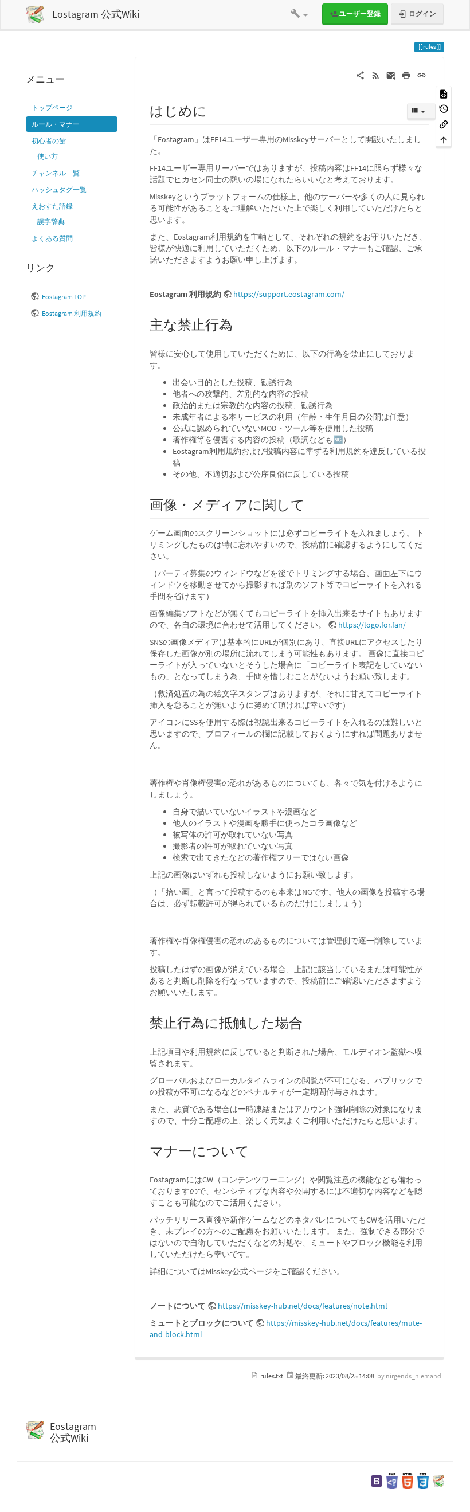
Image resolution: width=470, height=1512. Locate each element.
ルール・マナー (56, 124)
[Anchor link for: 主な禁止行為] (239, 323)
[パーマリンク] (421, 74)
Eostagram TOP (64, 296)
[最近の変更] (376, 74)
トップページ (52, 107)
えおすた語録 (52, 206)
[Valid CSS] (423, 1480)
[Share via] (360, 74)
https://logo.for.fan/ (372, 625)
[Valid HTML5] (407, 1480)
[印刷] (406, 74)
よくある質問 (52, 238)
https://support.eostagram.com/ (288, 294)
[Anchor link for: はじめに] (214, 110)
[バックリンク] (443, 123)
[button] (299, 14)
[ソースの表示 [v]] (443, 93)
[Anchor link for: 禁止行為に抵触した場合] (309, 1021)
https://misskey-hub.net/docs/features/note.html (302, 1306)
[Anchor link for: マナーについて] (256, 1150)
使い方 (47, 156)
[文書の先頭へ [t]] (443, 139)
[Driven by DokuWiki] (438, 1480)
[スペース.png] (155, 763)
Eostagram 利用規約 (71, 313)
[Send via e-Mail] (391, 74)
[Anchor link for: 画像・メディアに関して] (312, 503)
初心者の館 (49, 140)
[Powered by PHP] (392, 1480)
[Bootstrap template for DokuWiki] (376, 1480)
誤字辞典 (51, 221)
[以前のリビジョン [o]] (443, 108)
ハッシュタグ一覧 (59, 189)
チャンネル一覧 (56, 173)
